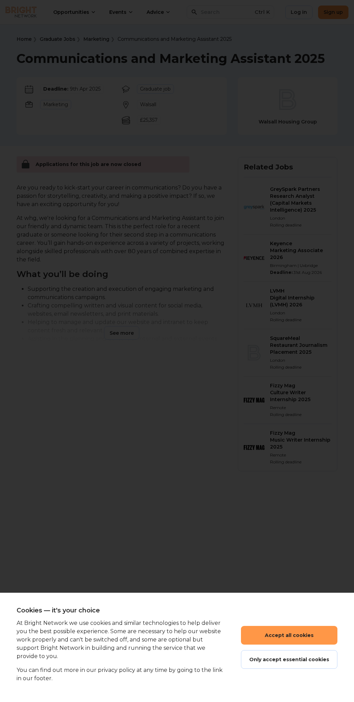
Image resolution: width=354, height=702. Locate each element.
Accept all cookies (289, 635)
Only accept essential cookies (289, 659)
